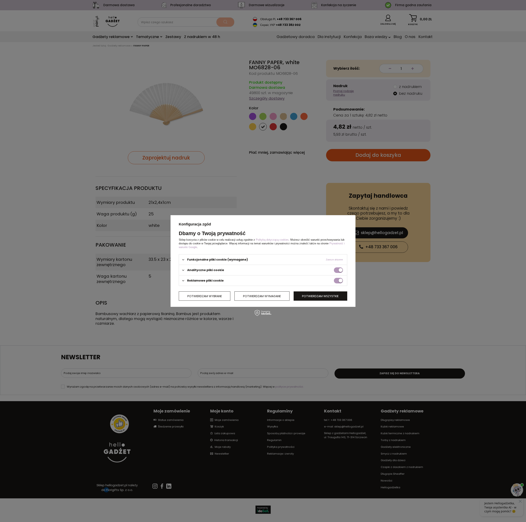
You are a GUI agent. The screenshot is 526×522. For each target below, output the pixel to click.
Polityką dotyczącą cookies (272, 239)
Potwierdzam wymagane (262, 296)
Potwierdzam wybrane (204, 296)
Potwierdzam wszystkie (320, 296)
